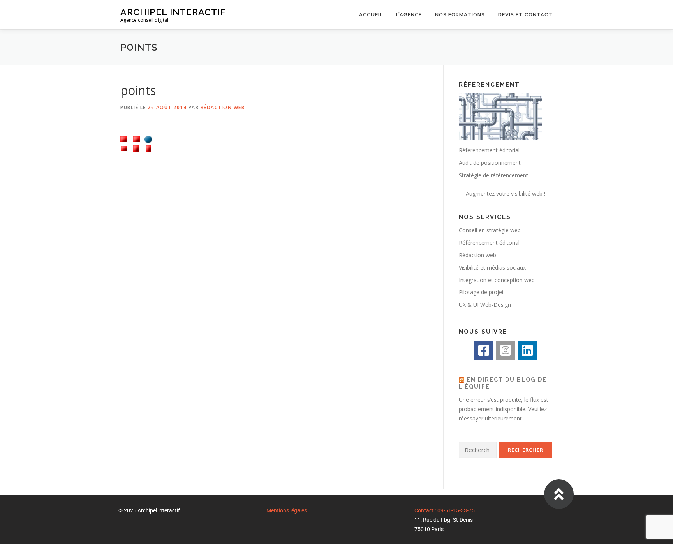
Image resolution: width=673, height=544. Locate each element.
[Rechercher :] (478, 450)
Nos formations (460, 15)
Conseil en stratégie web (490, 230)
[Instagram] (505, 350)
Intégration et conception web (497, 280)
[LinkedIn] (527, 350)
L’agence (409, 15)
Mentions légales (286, 510)
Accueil (371, 15)
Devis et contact (525, 15)
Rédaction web (223, 107)
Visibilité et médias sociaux (492, 267)
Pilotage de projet (481, 292)
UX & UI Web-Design (485, 304)
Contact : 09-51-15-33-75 (444, 510)
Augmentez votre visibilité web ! (505, 193)
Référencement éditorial (489, 242)
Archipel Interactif (173, 12)
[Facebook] (483, 350)
